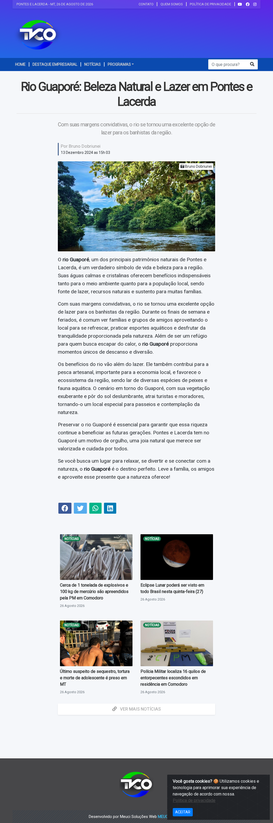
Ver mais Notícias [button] (140, 709)
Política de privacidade (194, 800)
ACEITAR (182, 812)
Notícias (72, 539)
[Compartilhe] (65, 509)
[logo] (38, 34)
